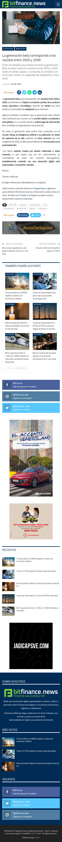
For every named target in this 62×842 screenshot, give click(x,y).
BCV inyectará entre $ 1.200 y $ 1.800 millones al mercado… (37, 609)
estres (45, 205)
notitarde (14, 176)
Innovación (20, 48)
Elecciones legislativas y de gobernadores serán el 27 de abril (15, 251)
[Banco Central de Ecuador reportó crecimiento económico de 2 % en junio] (45, 341)
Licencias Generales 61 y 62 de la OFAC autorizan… (37, 595)
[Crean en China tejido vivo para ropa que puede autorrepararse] (45, 281)
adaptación (23, 205)
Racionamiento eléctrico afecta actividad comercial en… (37, 584)
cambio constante (35, 205)
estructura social (8, 208)
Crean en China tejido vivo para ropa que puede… (36, 570)
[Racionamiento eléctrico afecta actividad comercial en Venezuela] (17, 311)
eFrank (37, 837)
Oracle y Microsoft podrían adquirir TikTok (48, 249)
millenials (32, 208)
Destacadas (8, 48)
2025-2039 (12, 205)
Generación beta (21, 208)
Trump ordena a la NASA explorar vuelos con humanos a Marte (34, 560)
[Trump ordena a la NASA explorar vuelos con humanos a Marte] (17, 281)
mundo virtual (42, 208)
